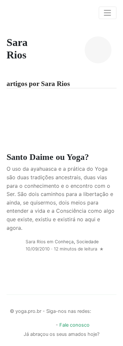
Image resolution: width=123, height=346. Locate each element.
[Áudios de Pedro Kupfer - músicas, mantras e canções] (49, 323)
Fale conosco (74, 325)
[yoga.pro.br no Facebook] (97, 309)
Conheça (64, 241)
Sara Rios (36, 241)
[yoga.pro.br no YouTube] (38, 323)
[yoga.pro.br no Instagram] (108, 309)
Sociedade (87, 241)
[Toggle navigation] (107, 13)
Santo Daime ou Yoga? (48, 157)
